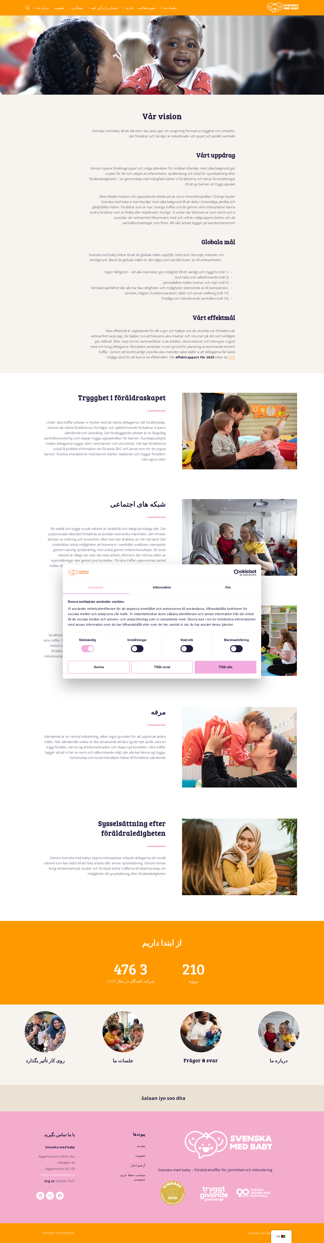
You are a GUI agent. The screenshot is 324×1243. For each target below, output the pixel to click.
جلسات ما (123, 1060)
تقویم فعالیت (147, 8)
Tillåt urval (162, 667)
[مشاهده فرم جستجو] (27, 8)
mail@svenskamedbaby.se (57, 1175)
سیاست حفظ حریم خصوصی (132, 1177)
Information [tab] (162, 587)
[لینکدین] (40, 1196)
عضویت (59, 8)
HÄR (232, 357)
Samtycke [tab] (96, 587)
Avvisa (99, 667)
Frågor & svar (201, 1060)
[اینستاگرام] (50, 1196)
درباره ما (279, 1060)
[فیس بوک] (60, 1196)
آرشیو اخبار (138, 1165)
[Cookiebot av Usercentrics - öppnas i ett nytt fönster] (237, 573)
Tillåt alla (225, 667)
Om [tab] (228, 587)
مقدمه (141, 1146)
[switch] (137, 648)
